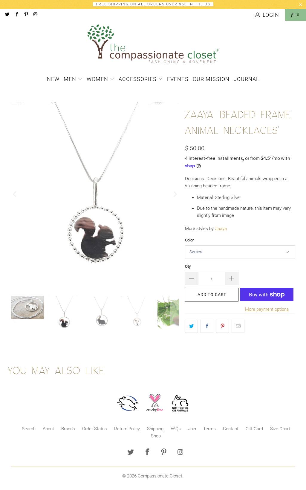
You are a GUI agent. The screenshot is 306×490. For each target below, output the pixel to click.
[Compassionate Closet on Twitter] (7, 15)
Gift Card (254, 428)
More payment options (267, 309)
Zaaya (221, 228)
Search (29, 428)
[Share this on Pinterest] (222, 326)
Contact (230, 428)
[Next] (174, 194)
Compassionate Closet (160, 476)
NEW (53, 79)
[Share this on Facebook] (207, 326)
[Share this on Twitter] (191, 326)
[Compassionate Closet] (153, 44)
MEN (71, 79)
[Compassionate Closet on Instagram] (35, 15)
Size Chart (280, 428)
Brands (68, 428)
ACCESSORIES (138, 79)
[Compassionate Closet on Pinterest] (25, 15)
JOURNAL (246, 79)
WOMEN (98, 79)
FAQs (176, 428)
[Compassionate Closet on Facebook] (16, 15)
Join (192, 428)
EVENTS (178, 79)
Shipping (155, 428)
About (48, 428)
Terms (209, 428)
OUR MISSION (211, 79)
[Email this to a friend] (238, 326)
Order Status (94, 428)
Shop (156, 436)
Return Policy (127, 428)
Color (189, 240)
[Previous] (15, 194)
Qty (188, 266)
